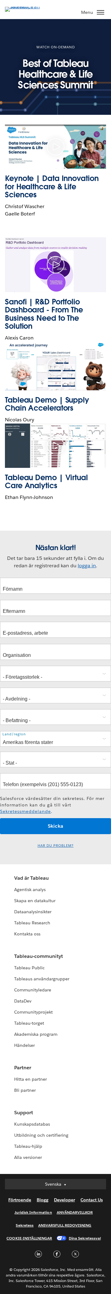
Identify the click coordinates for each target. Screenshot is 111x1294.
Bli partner (25, 1090)
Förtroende (19, 1200)
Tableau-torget (29, 1023)
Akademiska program (35, 1034)
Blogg (42, 1200)
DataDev (22, 1001)
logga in (87, 565)
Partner (22, 1067)
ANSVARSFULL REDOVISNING (65, 1225)
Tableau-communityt (38, 956)
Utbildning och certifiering (41, 1135)
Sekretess (24, 1225)
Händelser (24, 1045)
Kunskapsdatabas (32, 1124)
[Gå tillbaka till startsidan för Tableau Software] (26, 6)
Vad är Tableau (31, 878)
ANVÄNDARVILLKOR (75, 1212)
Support (23, 1112)
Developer (64, 1200)
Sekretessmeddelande (25, 811)
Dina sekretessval (85, 1238)
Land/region (14, 734)
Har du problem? (56, 845)
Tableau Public (29, 967)
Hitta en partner (30, 1079)
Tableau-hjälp (28, 1146)
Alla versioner (28, 1157)
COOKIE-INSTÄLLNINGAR (29, 1238)
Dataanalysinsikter (32, 911)
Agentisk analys (30, 889)
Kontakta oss (27, 934)
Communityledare (32, 990)
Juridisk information (33, 1212)
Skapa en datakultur (35, 900)
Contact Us (91, 1200)
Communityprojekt (33, 1012)
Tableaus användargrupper (41, 979)
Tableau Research (32, 923)
